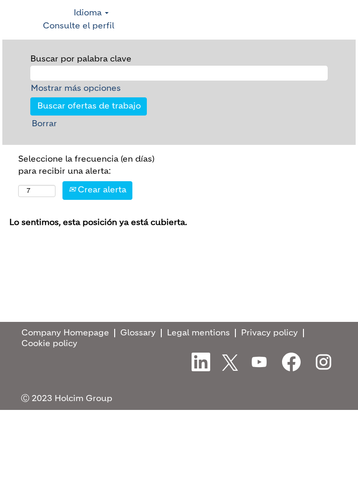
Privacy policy (269, 333)
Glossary (138, 333)
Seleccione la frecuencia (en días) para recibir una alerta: (86, 165)
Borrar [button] (44, 124)
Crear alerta (101, 190)
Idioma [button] (89, 13)
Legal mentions (198, 333)
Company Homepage (65, 333)
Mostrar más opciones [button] (76, 88)
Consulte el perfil (78, 26)
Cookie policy (49, 344)
